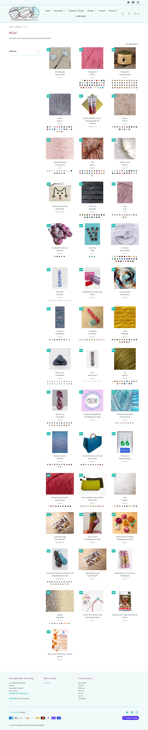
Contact (102, 11)
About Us (113, 11)
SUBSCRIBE (81, 16)
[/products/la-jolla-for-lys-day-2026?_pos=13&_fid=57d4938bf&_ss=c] (60, 234)
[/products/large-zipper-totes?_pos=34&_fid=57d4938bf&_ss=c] (60, 523)
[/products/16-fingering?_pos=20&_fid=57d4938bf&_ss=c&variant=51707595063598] (92, 317)
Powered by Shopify (37, 725)
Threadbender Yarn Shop (22, 725)
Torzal (125, 331)
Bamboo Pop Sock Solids (60, 497)
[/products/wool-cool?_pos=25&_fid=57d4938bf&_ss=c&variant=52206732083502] (60, 400)
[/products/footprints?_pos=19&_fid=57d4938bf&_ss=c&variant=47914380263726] (60, 317)
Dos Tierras (92, 206)
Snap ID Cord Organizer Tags (92, 615)
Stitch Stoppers (60, 72)
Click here (47, 683)
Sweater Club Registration (92, 414)
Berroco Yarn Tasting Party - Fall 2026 (60, 654)
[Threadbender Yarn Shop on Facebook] (133, 2)
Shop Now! (58, 11)
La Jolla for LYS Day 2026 (60, 248)
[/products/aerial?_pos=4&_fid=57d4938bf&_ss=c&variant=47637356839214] (60, 104)
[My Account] (129, 13)
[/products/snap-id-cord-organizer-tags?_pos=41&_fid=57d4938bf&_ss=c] (92, 601)
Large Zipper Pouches (92, 573)
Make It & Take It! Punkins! (125, 537)
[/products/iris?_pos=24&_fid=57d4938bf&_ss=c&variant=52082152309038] (125, 359)
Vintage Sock (92, 72)
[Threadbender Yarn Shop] (24, 14)
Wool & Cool (60, 414)
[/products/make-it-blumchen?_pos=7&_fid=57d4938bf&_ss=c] (60, 148)
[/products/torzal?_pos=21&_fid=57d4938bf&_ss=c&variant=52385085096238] (125, 317)
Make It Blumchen (60, 162)
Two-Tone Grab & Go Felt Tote (92, 456)
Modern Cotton (125, 162)
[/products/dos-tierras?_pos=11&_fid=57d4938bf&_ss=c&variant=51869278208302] (92, 192)
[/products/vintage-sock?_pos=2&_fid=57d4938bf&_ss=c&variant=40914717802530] (92, 58)
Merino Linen (59, 373)
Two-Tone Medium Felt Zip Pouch (92, 497)
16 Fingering (92, 331)
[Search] (123, 13)
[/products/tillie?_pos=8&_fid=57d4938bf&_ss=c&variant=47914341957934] (92, 148)
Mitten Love (125, 456)
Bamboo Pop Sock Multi (125, 414)
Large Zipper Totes (60, 537)
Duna (92, 373)
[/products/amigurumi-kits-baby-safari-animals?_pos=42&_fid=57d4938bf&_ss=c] (125, 601)
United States (17, 712)
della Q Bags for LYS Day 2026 (92, 292)
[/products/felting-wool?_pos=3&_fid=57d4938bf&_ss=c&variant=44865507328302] (125, 58)
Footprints (60, 331)
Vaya (125, 206)
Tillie (92, 162)
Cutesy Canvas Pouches (59, 206)
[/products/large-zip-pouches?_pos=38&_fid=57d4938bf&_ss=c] (92, 559)
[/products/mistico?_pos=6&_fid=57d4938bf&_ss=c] (125, 104)
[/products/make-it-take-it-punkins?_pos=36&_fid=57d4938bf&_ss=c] (125, 523)
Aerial (60, 118)
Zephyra (60, 615)
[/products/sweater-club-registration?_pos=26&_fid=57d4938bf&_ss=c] (92, 400)
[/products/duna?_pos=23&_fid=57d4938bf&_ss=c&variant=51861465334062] (92, 359)
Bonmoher (59, 292)
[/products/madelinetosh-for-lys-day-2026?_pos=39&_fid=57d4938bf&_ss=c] (125, 559)
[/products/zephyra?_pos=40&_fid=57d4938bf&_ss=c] (60, 601)
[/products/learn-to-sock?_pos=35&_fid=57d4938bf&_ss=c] (92, 523)
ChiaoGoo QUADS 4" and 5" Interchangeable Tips (92, 119)
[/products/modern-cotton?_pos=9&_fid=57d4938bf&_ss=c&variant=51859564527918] (125, 148)
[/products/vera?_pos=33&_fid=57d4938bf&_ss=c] (125, 484)
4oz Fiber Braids (125, 292)
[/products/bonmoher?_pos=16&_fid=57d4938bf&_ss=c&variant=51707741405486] (60, 278)
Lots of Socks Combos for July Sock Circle (60, 573)
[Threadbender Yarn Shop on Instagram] (138, 2)
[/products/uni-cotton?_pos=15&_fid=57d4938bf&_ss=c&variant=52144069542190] (125, 234)
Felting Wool (125, 72)
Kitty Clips (92, 248)
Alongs (90, 11)
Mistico (124, 118)
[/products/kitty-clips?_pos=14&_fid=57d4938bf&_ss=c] (92, 234)
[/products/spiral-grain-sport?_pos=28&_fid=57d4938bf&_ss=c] (60, 442)
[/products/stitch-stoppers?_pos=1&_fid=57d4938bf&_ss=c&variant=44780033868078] (60, 58)
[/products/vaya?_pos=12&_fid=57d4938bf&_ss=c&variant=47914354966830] (125, 192)
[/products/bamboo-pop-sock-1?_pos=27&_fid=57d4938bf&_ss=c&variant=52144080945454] (125, 400)
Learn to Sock (92, 537)
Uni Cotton (125, 248)
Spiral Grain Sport (60, 456)
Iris (125, 373)
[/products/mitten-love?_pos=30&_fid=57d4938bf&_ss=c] (125, 442)
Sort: (131, 44)
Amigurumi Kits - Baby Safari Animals (125, 615)
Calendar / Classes (76, 11)
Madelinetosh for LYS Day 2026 (125, 573)
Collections (18, 27)
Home (47, 11)
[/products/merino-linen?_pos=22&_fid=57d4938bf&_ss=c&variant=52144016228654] (60, 359)
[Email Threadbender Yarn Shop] (128, 2)
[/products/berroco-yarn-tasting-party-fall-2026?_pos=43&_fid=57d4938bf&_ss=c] (60, 640)
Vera (125, 497)
